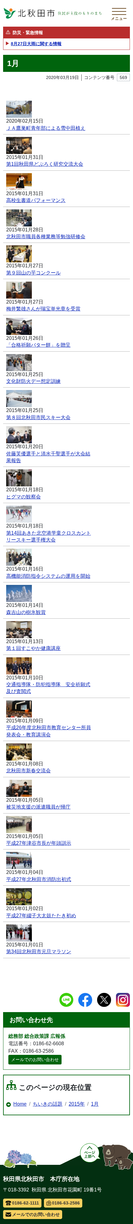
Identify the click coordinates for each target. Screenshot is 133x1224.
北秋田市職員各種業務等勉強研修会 (45, 236)
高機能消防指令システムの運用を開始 (48, 576)
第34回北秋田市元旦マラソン (38, 951)
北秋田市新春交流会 (28, 770)
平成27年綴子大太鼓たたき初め (41, 915)
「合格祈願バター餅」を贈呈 (38, 345)
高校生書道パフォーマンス (36, 200)
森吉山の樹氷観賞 (26, 612)
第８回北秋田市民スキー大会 (38, 417)
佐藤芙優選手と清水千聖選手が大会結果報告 (48, 457)
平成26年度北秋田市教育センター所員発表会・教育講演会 (48, 731)
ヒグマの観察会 (23, 496)
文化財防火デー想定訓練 (33, 381)
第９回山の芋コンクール (33, 272)
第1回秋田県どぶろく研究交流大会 (44, 164)
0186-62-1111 (25, 1202)
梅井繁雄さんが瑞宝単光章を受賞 (43, 308)
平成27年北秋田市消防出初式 (38, 879)
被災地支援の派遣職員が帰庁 (38, 806)
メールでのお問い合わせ (35, 1059)
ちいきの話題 (47, 1104)
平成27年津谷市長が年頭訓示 (38, 843)
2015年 (77, 1104)
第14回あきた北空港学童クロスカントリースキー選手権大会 (48, 536)
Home (20, 1104)
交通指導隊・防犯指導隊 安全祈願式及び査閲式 (48, 688)
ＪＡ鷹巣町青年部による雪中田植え (45, 128)
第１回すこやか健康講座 (33, 648)
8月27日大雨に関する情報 (36, 43)
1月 (95, 1104)
